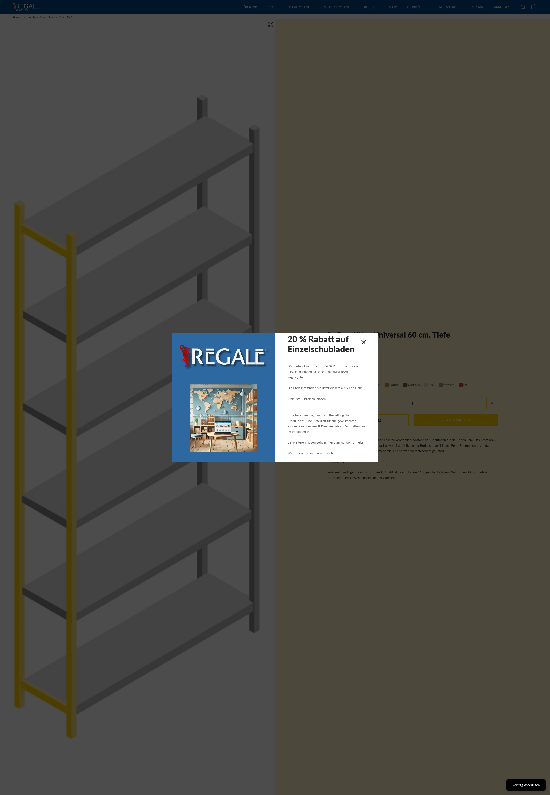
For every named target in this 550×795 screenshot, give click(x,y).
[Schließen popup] (363, 342)
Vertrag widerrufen (526, 785)
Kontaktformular (352, 442)
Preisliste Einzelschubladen (306, 399)
